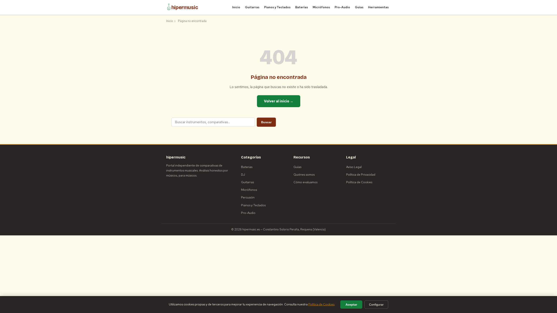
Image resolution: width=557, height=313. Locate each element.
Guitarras (252, 7)
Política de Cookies (359, 182)
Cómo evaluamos (305, 182)
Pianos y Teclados (277, 7)
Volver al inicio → (278, 101)
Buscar (266, 122)
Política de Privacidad (360, 174)
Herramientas (378, 7)
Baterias (246, 167)
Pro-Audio (342, 7)
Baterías (301, 7)
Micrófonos (321, 7)
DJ (243, 174)
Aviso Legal (354, 167)
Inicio (236, 7)
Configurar (376, 304)
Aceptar (351, 304)
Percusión (248, 197)
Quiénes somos (304, 174)
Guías (359, 7)
